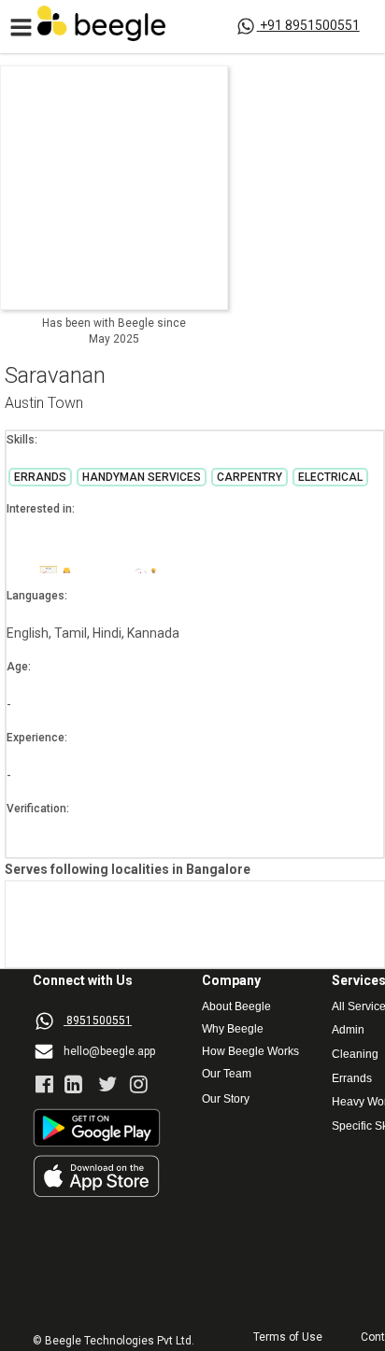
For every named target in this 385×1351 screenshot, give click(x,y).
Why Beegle (233, 1029)
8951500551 (99, 1020)
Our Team (226, 1074)
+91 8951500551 (310, 25)
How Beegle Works (250, 1052)
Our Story (226, 1099)
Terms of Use (287, 1337)
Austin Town (44, 404)
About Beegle (236, 1007)
